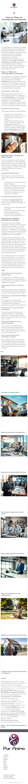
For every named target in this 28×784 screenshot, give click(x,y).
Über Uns (6, 766)
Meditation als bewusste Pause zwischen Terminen (14, 635)
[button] (14, 13)
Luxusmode (18, 703)
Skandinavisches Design (8, 713)
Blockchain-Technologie (19, 683)
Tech (5, 764)
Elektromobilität (21, 688)
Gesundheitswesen (15, 699)
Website (6, 769)
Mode (5, 761)
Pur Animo (6, 754)
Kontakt (5, 767)
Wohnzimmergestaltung (7, 722)
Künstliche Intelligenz (8, 703)
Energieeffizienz (8, 690)
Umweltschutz (13, 717)
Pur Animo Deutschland (9, 775)
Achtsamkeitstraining (7, 683)
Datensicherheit (5, 685)
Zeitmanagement (17, 722)
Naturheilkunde (4, 709)
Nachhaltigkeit (12, 707)
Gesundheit (5, 698)
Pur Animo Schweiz (8, 776)
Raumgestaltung (6, 711)
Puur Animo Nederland (9, 778)
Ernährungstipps (15, 694)
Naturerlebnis (22, 707)
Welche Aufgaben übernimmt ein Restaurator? (12, 553)
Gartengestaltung (23, 694)
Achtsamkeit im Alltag (17, 681)
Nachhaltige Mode (14, 705)
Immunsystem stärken (9, 702)
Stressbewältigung (9, 715)
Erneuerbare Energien (5, 694)
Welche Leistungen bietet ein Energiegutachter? (13, 432)
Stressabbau (20, 713)
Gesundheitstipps (13, 698)
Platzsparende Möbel (13, 709)
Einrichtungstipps (5, 688)
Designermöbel (13, 685)
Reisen (5, 762)
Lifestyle (6, 759)
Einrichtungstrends (13, 688)
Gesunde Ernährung (11, 696)
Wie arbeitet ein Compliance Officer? (10, 392)
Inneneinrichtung (21, 701)
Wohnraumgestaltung (10, 720)
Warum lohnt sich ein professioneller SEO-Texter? (13, 472)
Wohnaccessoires (6, 718)
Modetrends (5, 705)
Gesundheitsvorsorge (5, 699)
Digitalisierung (13, 686)
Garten (5, 758)
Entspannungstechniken (13, 692)
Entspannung (20, 690)
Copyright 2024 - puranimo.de (14, 782)
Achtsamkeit (5, 681)
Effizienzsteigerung (22, 686)
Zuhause (3, 725)
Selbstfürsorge (17, 711)
